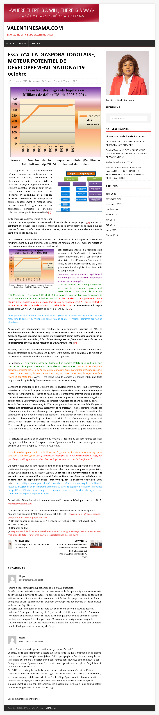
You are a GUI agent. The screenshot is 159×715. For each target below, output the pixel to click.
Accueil (10, 43)
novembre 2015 (114, 204)
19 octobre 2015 (19, 81)
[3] (69, 308)
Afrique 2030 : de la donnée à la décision (126, 136)
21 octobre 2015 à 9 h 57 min (31, 641)
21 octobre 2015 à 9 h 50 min (31, 580)
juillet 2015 (111, 214)
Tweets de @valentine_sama (120, 100)
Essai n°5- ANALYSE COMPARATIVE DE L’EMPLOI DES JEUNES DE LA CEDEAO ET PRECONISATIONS (127, 154)
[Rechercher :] (128, 118)
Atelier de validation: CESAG (119, 162)
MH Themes (51, 708)
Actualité (49, 81)
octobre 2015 (112, 209)
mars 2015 (111, 230)
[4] (75, 342)
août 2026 (111, 193)
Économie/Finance (62, 81)
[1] (49, 212)
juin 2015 (110, 219)
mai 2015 (110, 224)
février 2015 (112, 235)
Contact (35, 43)
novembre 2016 (114, 198)
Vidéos (22, 43)
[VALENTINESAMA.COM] (79, 13)
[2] (88, 222)
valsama (36, 81)
